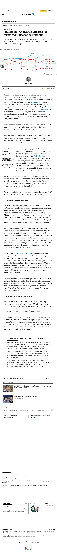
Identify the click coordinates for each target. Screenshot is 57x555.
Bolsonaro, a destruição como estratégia (15, 475)
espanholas (35, 102)
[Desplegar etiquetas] (52, 410)
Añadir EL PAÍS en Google (49, 88)
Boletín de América (8, 506)
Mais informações (8, 417)
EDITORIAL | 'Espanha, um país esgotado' (7, 153)
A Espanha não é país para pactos (25, 396)
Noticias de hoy (40, 542)
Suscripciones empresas (27, 542)
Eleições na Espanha (9, 29)
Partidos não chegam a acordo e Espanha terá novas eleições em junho (32, 386)
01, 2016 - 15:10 (30, 84)
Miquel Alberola (17, 389)
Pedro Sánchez (39, 156)
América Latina (5, 25)
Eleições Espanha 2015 (9, 410)
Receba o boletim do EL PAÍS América (14, 378)
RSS (33, 542)
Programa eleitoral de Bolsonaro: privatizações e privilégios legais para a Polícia (26, 485)
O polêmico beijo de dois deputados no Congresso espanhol (7, 166)
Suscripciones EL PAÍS (18, 542)
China (26, 25)
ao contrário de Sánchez (24, 253)
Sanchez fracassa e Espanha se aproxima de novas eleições (8, 159)
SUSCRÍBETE (43, 10)
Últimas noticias (6, 472)
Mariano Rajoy (46, 109)
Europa (15, 25)
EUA (29, 25)
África (11, 25)
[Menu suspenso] (3, 14)
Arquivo (32, 503)
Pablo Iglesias (45, 410)
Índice (36, 542)
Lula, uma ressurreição (11, 478)
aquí (35, 417)
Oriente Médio (21, 25)
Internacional (9, 21)
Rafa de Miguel (28, 83)
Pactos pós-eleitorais (36, 410)
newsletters (6, 503)
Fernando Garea (17, 398)
